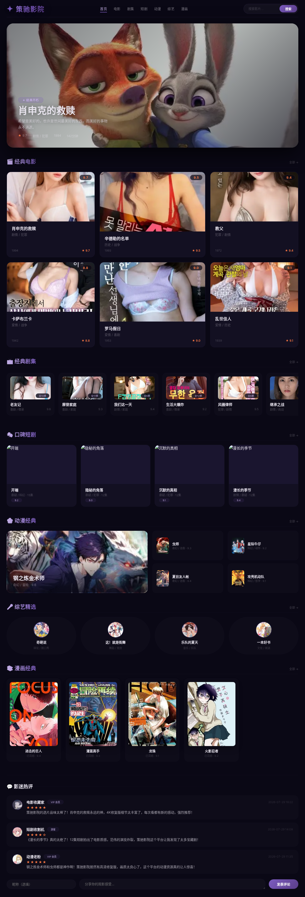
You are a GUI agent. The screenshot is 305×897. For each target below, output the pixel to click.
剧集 (130, 9)
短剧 (144, 9)
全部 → (293, 162)
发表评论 (283, 884)
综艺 (171, 9)
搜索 (288, 9)
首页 (103, 9)
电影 (117, 9)
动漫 (157, 9)
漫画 (184, 9)
